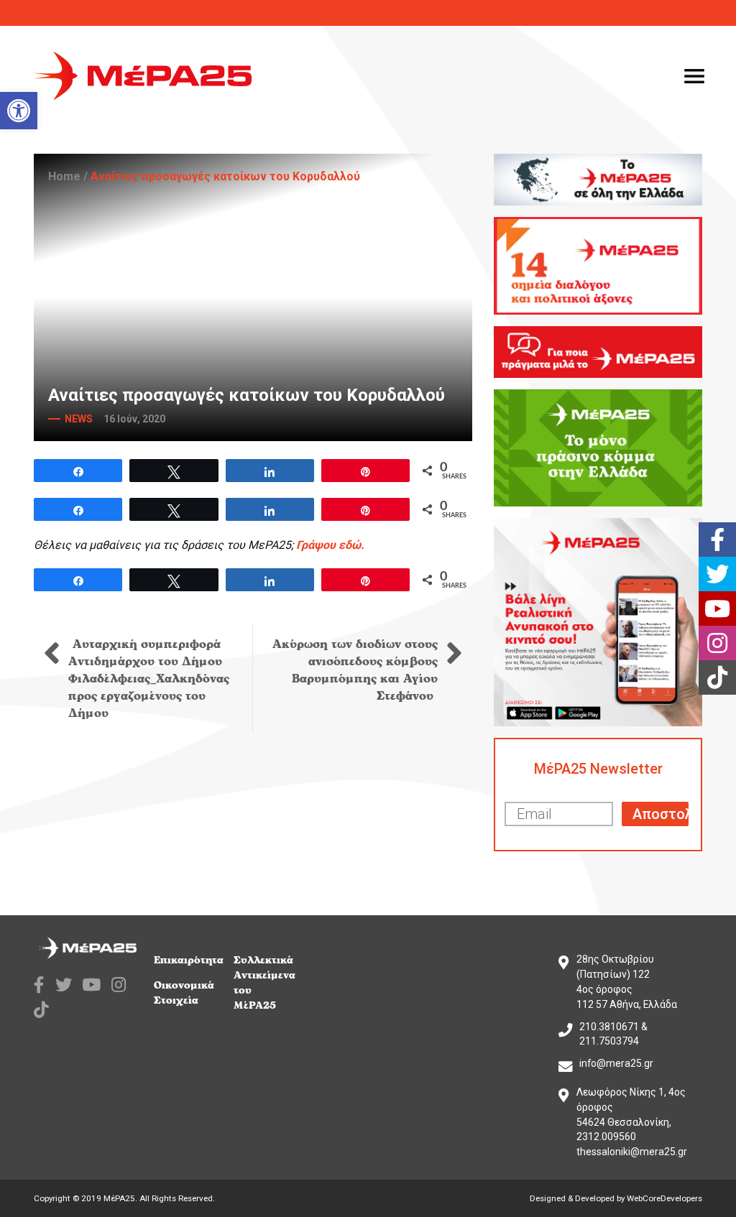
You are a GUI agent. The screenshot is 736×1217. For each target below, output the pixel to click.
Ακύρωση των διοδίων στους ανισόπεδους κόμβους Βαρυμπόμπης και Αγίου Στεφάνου (355, 670)
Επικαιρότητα (189, 960)
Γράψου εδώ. (330, 545)
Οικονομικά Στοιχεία (184, 993)
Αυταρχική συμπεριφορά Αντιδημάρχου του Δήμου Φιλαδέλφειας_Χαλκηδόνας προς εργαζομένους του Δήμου (148, 679)
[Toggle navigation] (694, 76)
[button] (18, 110)
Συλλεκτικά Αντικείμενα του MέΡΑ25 (264, 983)
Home (64, 176)
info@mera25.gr (616, 1063)
